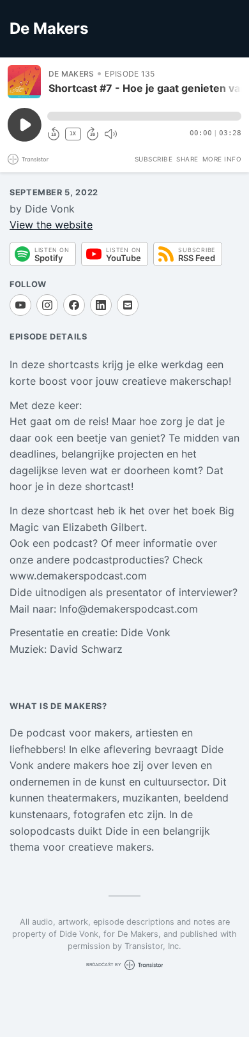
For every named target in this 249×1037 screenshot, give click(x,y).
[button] (144, 116)
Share (187, 159)
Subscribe (154, 159)
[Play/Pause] (24, 81)
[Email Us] (128, 305)
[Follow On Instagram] (47, 305)
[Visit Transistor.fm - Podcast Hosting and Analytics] (28, 159)
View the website (51, 224)
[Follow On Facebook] (74, 305)
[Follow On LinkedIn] (101, 305)
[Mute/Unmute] (110, 134)
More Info (222, 159)
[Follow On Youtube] (20, 305)
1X (73, 134)
